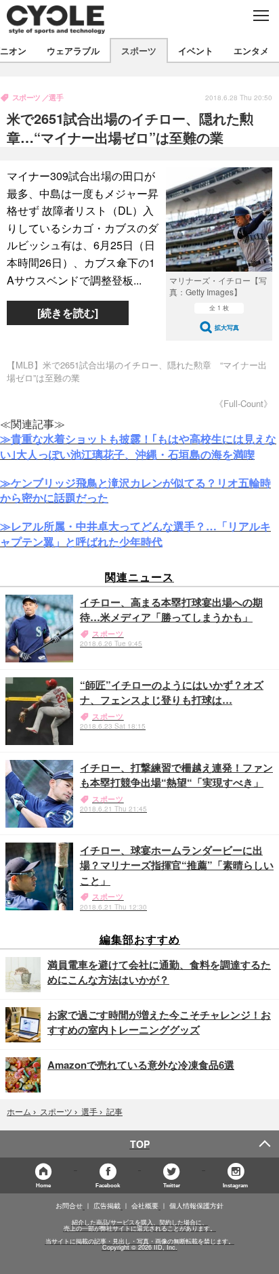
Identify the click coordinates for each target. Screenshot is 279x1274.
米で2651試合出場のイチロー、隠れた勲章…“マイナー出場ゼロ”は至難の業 (130, 127)
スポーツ (138, 50)
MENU (260, 15)
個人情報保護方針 (196, 1205)
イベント (195, 50)
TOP (140, 1144)
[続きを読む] (67, 312)
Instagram (235, 1185)
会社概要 (144, 1205)
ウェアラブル (73, 50)
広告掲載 (107, 1205)
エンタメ (251, 50)
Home (43, 1185)
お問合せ (69, 1205)
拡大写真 (227, 327)
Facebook (107, 1185)
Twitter (171, 1185)
